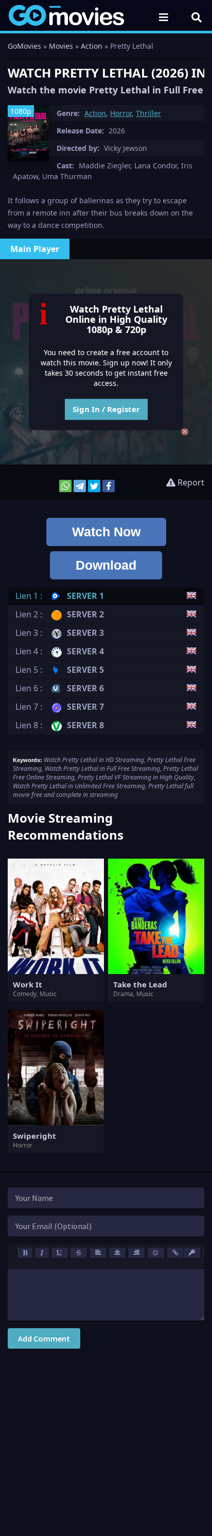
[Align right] (136, 1252)
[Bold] (25, 1252)
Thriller (148, 113)
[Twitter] (94, 486)
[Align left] (98, 1252)
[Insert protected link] (192, 1252)
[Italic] (41, 1252)
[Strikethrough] (78, 1252)
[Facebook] (108, 486)
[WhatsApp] (65, 486)
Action (95, 113)
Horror (121, 113)
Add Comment (44, 1338)
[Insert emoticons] (156, 1252)
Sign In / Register (106, 409)
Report (189, 482)
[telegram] (80, 486)
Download (106, 565)
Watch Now (106, 531)
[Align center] (117, 1252)
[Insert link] (175, 1252)
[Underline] (59, 1252)
